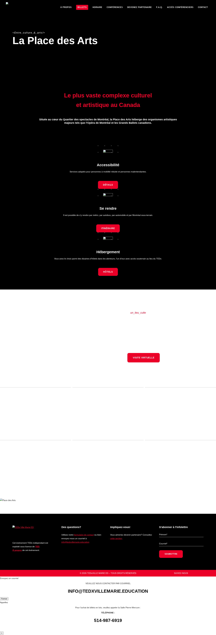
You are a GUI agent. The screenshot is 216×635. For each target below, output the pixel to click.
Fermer (4, 599)
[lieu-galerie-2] (107, 412)
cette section (116, 538)
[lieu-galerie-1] (107, 464)
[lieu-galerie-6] (180, 464)
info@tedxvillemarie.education (75, 542)
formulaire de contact (84, 535)
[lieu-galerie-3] (35, 464)
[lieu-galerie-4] (180, 412)
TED (37, 546)
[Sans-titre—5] (35, 412)
